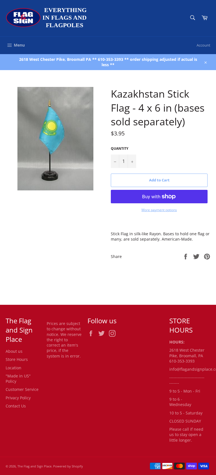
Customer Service (22, 389)
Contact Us (16, 406)
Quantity (119, 148)
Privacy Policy (18, 397)
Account (203, 45)
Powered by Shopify (68, 466)
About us (14, 351)
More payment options (159, 210)
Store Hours (17, 359)
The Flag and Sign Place (34, 466)
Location (13, 367)
